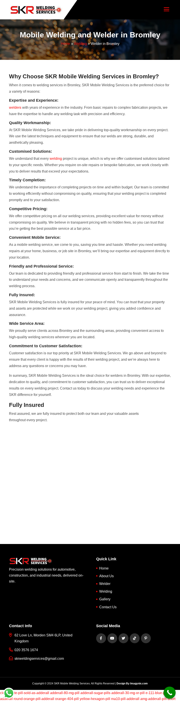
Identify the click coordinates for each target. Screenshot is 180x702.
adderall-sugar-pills (95, 693)
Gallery (104, 599)
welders (15, 107)
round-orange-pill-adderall (34, 699)
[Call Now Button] (170, 693)
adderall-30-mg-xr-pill (128, 693)
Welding (80, 44)
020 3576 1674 (26, 650)
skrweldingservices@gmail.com (39, 658)
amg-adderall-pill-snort (157, 699)
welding (56, 158)
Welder (104, 584)
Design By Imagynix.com (132, 683)
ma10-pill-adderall (125, 699)
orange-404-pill (67, 699)
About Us (106, 576)
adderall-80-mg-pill (64, 693)
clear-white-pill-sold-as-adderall (24, 693)
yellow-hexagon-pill (95, 699)
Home (65, 44)
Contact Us (108, 607)
